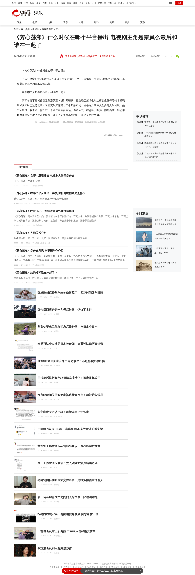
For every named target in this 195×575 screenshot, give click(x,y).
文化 (57, 3)
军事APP (140, 56)
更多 (142, 22)
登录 (179, 3)
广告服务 (68, 567)
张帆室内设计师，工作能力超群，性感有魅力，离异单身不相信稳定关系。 (51, 238)
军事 (26, 3)
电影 (34, 22)
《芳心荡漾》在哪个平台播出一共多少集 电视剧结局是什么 (49, 193)
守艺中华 (102, 3)
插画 (69, 3)
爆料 (96, 22)
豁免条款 (115, 567)
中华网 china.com (22, 13)
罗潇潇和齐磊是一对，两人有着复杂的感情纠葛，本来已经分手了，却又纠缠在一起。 (57, 278)
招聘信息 (92, 567)
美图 (111, 22)
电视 (50, 22)
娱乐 (38, 3)
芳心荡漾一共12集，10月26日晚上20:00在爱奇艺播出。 (42, 198)
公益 (81, 3)
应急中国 (112, 3)
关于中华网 (55, 567)
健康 (75, 3)
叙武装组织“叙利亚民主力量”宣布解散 (104, 570)
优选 (88, 3)
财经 (32, 3)
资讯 (20, 3)
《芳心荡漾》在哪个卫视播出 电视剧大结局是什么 (44, 175)
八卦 (81, 22)
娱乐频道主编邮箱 (110, 563)
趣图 (140, 132)
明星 (19, 22)
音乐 (65, 22)
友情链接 (127, 567)
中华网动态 (140, 567)
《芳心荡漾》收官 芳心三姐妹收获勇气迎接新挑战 (44, 210)
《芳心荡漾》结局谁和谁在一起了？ (35, 272)
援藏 (63, 3)
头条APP (155, 56)
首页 (14, 3)
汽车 (45, 3)
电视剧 (35, 29)
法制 (94, 3)
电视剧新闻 (47, 29)
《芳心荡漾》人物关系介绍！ (31, 232)
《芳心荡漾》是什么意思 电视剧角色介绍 (39, 250)
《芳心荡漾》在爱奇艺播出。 (29, 181)
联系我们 (80, 567)
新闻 (140, 122)
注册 (170, 3)
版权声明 (103, 567)
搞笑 (127, 22)
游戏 (51, 3)
